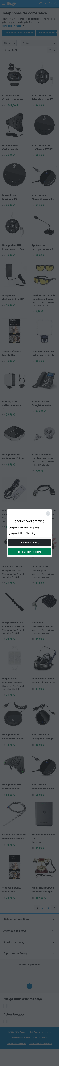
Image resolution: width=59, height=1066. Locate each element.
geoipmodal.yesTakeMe (29, 552)
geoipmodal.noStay (29, 542)
